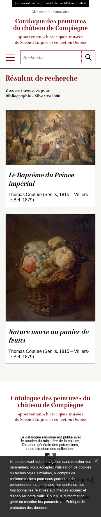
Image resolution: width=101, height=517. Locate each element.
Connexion (61, 12)
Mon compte (41, 12)
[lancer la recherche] (88, 57)
